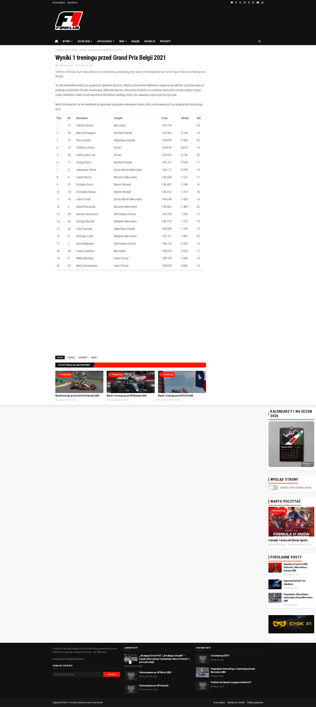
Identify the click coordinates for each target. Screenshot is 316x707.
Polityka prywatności (255, 702)
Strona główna (59, 2)
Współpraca (72, 2)
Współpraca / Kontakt (236, 702)
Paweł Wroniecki (65, 65)
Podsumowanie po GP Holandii (153, 685)
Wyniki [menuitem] (66, 41)
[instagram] (244, 2)
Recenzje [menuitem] (150, 41)
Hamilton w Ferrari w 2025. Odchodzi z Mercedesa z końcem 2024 (296, 567)
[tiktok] (262, 2)
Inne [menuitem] (121, 41)
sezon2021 (83, 357)
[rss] (253, 2)
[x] (240, 2)
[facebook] (236, 2)
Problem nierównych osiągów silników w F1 (231, 682)
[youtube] (258, 2)
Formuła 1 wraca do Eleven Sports (288, 540)
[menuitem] (56, 41)
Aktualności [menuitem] (104, 41)
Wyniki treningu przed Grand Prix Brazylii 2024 (77, 395)
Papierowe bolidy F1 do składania (294, 582)
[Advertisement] (130, 313)
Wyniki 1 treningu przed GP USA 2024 (175, 395)
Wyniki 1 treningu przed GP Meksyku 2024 (126, 395)
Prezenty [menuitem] (165, 41)
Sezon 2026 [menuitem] (84, 41)
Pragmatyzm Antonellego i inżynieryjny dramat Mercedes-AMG (298, 597)
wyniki (75, 50)
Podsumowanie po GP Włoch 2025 (155, 672)
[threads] (249, 2)
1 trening (70, 357)
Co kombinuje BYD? (220, 655)
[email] (232, 2)
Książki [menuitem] (136, 41)
